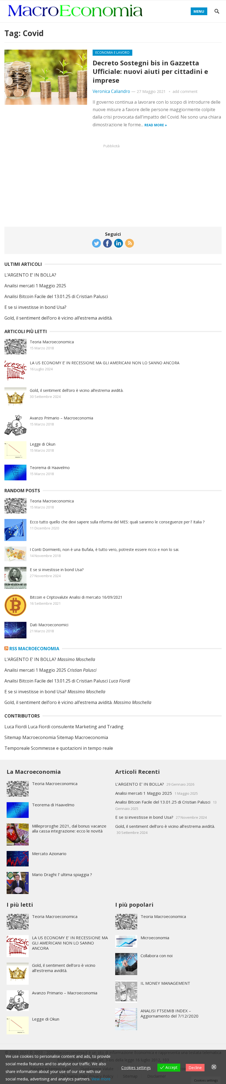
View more (101, 1079)
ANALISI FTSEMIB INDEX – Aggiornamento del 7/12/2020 (169, 1013)
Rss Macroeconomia (34, 649)
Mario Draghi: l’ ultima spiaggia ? (62, 874)
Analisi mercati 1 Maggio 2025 (35, 286)
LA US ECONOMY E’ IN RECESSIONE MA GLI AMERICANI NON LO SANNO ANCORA (104, 362)
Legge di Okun (42, 444)
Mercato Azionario (49, 853)
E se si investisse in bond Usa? (35, 307)
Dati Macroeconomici (49, 624)
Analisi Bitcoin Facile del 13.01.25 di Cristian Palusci (56, 296)
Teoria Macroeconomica (52, 341)
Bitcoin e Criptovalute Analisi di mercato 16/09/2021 (76, 597)
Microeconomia (155, 937)
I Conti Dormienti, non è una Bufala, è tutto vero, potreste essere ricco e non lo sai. (104, 549)
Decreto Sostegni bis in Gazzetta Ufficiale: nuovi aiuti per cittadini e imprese (150, 71)
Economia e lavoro (112, 52)
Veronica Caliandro (111, 91)
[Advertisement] (113, 185)
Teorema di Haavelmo (50, 467)
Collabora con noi (157, 955)
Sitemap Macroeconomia (30, 737)
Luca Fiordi (15, 727)
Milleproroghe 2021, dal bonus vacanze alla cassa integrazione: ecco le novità (69, 828)
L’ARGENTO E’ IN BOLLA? (30, 275)
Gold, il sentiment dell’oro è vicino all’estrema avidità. (58, 318)
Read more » (155, 125)
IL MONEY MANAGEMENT (165, 983)
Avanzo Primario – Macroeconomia (61, 418)
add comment (185, 91)
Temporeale (17, 748)
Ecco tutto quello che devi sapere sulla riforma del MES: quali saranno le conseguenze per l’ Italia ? (117, 521)
